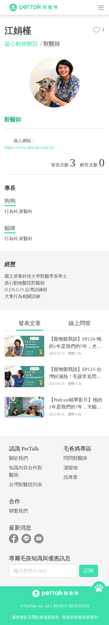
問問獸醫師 (75, 458)
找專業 (70, 477)
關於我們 (18, 458)
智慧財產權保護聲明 (79, 617)
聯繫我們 (18, 511)
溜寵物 (70, 467)
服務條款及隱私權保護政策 (35, 617)
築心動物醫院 (21, 44)
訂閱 (88, 570)
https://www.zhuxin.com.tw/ (29, 147)
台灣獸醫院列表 (25, 484)
